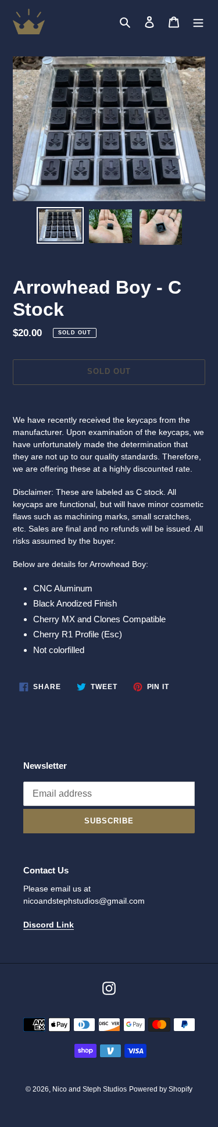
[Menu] (198, 21)
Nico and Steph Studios (89, 1089)
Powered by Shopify (160, 1089)
